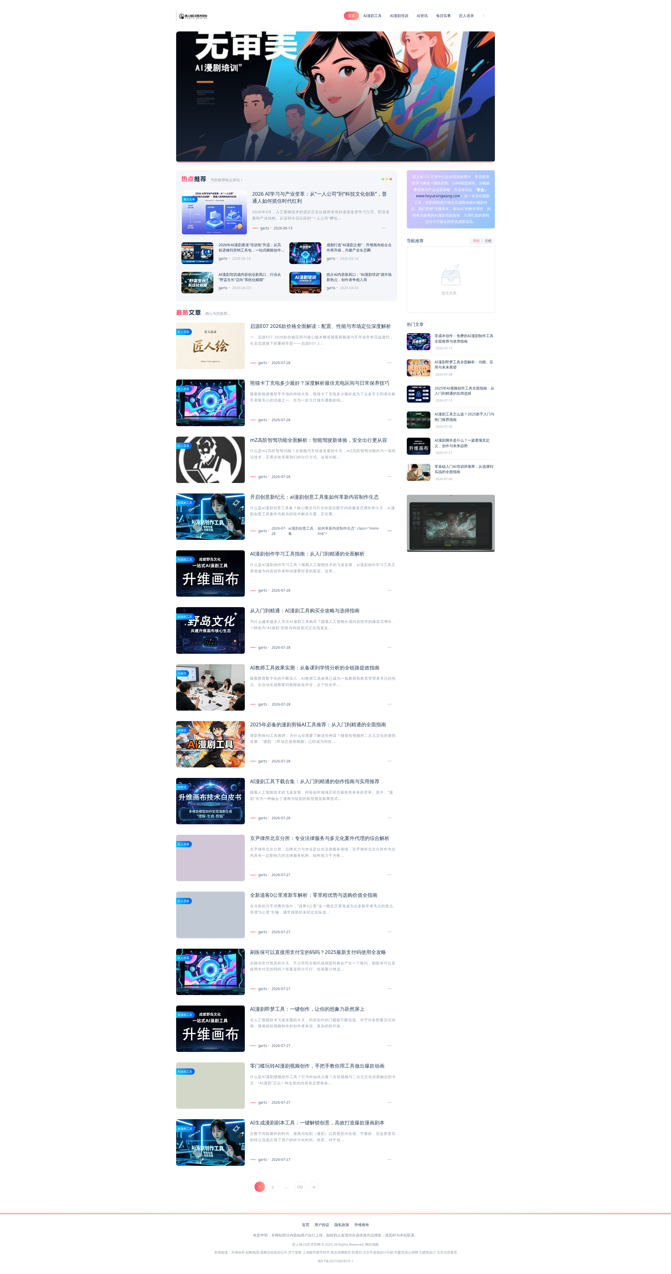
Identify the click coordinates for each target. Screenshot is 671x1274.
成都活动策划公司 (273, 1252)
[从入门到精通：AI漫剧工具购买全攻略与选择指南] (387, 647)
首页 (351, 15)
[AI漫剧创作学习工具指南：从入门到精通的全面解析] (387, 590)
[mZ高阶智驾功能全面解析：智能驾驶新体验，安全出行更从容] (387, 476)
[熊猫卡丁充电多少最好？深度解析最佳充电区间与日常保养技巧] (387, 419)
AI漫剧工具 (372, 15)
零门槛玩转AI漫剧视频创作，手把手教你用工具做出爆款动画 (317, 1065)
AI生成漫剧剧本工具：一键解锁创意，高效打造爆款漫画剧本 (317, 1122)
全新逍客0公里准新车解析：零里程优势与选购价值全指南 (313, 894)
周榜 (476, 241)
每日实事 (443, 15)
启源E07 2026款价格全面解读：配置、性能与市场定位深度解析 (320, 326)
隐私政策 (341, 1224)
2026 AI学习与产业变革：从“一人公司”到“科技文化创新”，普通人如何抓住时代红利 (319, 197)
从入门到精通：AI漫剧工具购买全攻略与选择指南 (305, 610)
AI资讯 (422, 15)
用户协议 (322, 1224)
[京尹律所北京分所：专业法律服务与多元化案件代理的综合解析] (387, 874)
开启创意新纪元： (270, 496)
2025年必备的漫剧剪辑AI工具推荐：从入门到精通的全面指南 (318, 724)
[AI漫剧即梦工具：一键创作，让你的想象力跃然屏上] (387, 1045)
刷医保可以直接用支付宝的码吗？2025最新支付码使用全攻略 (318, 952)
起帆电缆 (252, 1252)
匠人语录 (466, 15)
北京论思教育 (447, 1252)
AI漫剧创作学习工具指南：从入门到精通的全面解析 (307, 553)
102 (300, 1186)
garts (264, 228)
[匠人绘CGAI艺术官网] (193, 15)
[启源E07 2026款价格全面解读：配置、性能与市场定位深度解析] (387, 362)
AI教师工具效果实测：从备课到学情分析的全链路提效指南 (315, 667)
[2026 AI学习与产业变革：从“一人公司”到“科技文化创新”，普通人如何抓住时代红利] (381, 228)
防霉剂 (357, 1252)
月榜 (488, 241)
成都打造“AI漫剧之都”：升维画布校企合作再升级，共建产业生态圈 (359, 247)
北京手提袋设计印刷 (378, 1252)
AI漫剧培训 (399, 15)
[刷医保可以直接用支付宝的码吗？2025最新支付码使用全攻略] (387, 988)
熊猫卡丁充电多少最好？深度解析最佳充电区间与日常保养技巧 (319, 382)
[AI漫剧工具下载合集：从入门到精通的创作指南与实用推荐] (387, 818)
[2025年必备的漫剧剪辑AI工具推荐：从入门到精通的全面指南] (387, 761)
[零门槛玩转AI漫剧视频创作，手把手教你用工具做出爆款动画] (387, 1102)
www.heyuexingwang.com (438, 195)
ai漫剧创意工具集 (309, 496)
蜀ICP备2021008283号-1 (335, 1261)
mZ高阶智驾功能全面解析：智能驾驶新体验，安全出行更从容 (318, 439)
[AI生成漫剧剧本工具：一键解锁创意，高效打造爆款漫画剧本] (387, 1159)
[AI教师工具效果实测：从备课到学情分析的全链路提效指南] (387, 704)
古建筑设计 (427, 1252)
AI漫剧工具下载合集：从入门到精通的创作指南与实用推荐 (315, 781)
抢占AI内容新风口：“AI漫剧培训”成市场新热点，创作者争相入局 (359, 277)
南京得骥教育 (341, 1252)
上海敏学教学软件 (316, 1252)
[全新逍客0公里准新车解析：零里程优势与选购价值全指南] (387, 932)
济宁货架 (295, 1252)
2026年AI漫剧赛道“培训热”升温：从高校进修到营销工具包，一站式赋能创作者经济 (250, 250)
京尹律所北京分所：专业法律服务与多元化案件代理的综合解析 (319, 838)
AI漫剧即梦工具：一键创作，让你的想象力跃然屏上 (307, 1008)
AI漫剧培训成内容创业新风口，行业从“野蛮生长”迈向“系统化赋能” (250, 277)
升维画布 (361, 1224)
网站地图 (372, 1244)
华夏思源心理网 (406, 1252)
